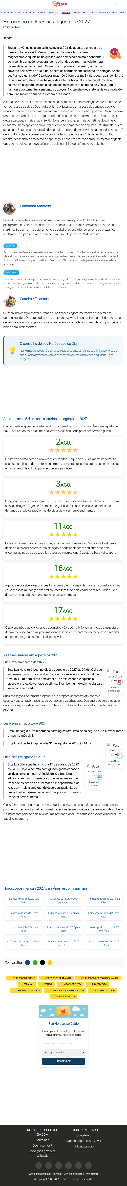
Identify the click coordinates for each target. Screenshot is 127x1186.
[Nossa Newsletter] (116, 4)
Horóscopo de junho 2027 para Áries (103, 914)
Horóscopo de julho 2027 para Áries (23, 929)
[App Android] (88, 1165)
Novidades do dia (65, 996)
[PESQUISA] (124, 4)
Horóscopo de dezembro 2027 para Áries (103, 943)
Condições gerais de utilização (42, 1153)
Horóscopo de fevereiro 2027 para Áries (63, 900)
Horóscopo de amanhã (58, 978)
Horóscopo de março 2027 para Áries (104, 900)
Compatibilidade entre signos (67, 990)
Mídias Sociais (84, 1146)
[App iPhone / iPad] (78, 1165)
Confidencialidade (74, 1174)
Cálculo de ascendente (103, 12)
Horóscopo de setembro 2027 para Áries (104, 929)
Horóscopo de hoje (34, 12)
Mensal (66, 12)
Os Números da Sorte (28, 990)
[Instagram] (59, 1165)
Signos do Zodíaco (104, 990)
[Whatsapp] (35, 962)
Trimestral (80, 12)
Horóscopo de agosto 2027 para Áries (63, 929)
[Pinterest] (68, 1165)
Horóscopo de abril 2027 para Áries (23, 914)
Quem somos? (42, 1145)
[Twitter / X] (42, 962)
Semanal (54, 12)
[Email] (50, 962)
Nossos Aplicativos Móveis (85, 1141)
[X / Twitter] (49, 1165)
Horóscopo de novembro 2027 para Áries (63, 943)
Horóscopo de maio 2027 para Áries (63, 914)
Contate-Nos (84, 1135)
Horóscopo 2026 (10, 12)
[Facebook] (27, 962)
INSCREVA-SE (64, 1061)
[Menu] (3, 4)
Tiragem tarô (99, 984)
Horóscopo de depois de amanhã (99, 978)
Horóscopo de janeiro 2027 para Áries (23, 900)
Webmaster (91, 1174)
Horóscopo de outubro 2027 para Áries (23, 943)
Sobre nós (42, 1140)
